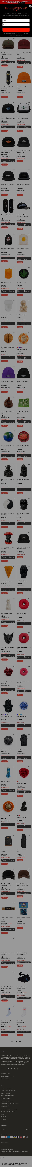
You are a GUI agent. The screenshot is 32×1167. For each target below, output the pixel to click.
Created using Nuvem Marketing (16, 35)
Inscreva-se (16, 30)
